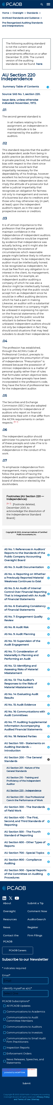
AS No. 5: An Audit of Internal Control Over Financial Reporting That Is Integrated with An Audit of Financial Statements (25, 594)
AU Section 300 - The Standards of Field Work (24, 809)
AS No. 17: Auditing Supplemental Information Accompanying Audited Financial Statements (25, 726)
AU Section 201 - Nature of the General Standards (23, 769)
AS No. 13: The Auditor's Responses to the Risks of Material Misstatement (20, 684)
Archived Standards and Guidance (20, 18)
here (39, 63)
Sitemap (35, 1099)
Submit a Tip (35, 903)
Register (32, 927)
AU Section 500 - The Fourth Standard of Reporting (22, 833)
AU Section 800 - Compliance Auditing (23, 861)
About (7, 903)
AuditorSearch (36, 919)
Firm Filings (34, 935)
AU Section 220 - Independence (24, 790)
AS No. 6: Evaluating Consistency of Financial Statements (25, 608)
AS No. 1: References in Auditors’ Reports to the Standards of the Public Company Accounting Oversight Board (24, 555)
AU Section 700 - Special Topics (24, 852)
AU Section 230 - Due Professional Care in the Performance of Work (25, 799)
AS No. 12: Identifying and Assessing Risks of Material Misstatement (21, 669)
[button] (41, 4)
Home (5, 13)
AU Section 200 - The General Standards (23, 759)
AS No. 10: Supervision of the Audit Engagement (22, 643)
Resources (10, 919)
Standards (32, 13)
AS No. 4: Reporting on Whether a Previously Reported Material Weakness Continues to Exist (25, 578)
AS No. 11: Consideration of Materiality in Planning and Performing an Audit (21, 655)
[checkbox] (26, 1034)
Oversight (18, 13)
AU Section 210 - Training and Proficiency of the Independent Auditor (24, 780)
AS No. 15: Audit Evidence (20, 704)
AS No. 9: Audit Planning (19, 634)
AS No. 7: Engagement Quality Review (23, 618)
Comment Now (37, 911)
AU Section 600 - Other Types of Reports (24, 844)
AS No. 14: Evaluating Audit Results (21, 696)
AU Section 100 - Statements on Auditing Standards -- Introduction (24, 747)
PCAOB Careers (17, 950)
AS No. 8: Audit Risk (16, 627)
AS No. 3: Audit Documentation (24, 567)
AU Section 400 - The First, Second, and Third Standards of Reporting (24, 821)
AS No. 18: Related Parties (20, 736)
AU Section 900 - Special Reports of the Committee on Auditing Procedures (25, 874)
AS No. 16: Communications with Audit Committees (24, 713)
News (6, 927)
